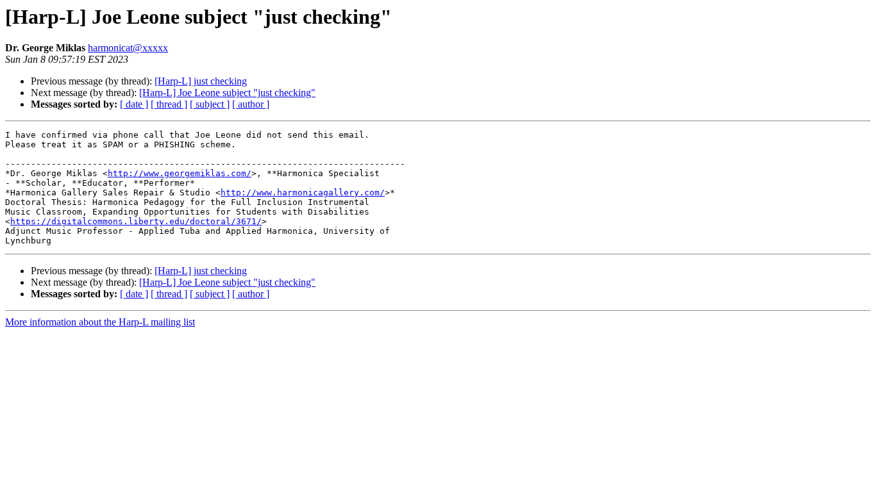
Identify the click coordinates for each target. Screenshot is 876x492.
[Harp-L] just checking (201, 81)
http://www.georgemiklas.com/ (179, 173)
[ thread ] (169, 104)
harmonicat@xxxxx (128, 47)
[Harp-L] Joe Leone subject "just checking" (227, 92)
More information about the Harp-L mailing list (100, 321)
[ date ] (134, 104)
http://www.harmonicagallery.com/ (303, 192)
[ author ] (250, 104)
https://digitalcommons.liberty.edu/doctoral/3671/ (136, 221)
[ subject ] (210, 104)
